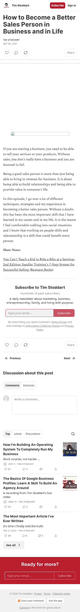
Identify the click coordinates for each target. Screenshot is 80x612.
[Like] (7, 53)
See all (11, 545)
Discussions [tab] (33, 434)
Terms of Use (58, 322)
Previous (15, 358)
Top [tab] (7, 434)
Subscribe (57, 5)
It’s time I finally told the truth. (23, 526)
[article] (40, 456)
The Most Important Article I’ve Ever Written (28, 518)
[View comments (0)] (16, 53)
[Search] (73, 434)
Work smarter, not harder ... (21, 459)
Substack (24, 607)
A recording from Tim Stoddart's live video (27, 495)
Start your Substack (32, 600)
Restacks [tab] (28, 385)
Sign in (72, 5)
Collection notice (61, 593)
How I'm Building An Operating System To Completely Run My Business (28, 449)
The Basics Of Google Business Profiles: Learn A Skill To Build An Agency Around (30, 483)
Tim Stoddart (11, 40)
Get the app (55, 600)
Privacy (38, 593)
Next (67, 358)
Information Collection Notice (43, 325)
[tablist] (20, 385)
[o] (70, 449)
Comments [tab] (12, 385)
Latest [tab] (18, 434)
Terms (47, 593)
